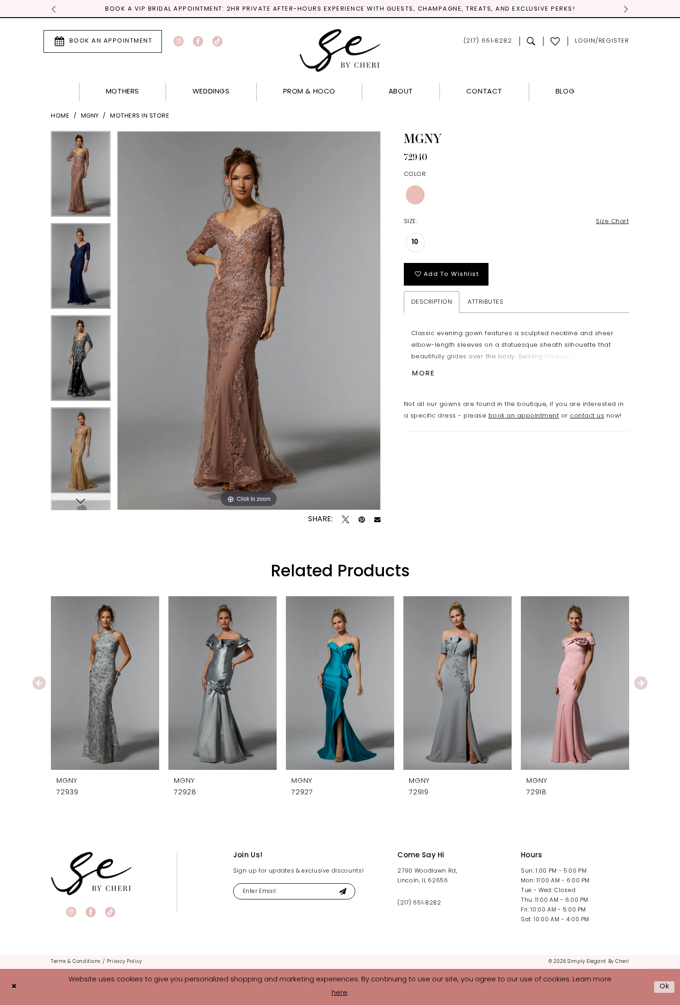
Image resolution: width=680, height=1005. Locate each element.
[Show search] (531, 41)
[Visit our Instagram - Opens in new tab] (178, 41)
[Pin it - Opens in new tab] (362, 519)
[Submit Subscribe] (342, 891)
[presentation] (105, 683)
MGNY (90, 116)
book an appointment (523, 416)
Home (60, 116)
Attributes (485, 302)
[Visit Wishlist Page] (555, 41)
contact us (587, 416)
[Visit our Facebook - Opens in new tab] (198, 41)
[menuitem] (102, 41)
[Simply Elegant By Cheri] (340, 50)
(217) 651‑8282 (419, 903)
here (339, 993)
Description (431, 302)
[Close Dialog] (14, 987)
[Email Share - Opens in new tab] (377, 520)
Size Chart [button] (612, 221)
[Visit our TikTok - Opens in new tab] (217, 41)
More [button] (423, 373)
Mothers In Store (139, 116)
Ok (665, 986)
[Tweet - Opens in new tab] (345, 519)
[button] (602, 41)
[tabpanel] (81, 177)
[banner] (91, 873)
